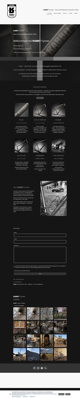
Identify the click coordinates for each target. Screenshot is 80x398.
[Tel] (45, 368)
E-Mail (15, 239)
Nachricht (16, 245)
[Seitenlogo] (11, 11)
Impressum (25, 396)
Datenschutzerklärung (16, 396)
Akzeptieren (61, 394)
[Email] (41, 368)
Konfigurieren (32, 396)
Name (15, 232)
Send (40, 273)
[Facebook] (34, 368)
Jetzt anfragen (40, 98)
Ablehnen (68, 394)
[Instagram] (38, 368)
